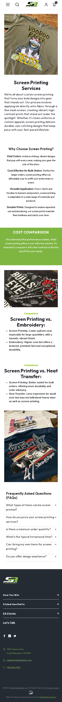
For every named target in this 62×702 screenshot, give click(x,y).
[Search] (17, 4)
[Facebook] (3, 636)
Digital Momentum (47, 697)
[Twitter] (14, 636)
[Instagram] (8, 636)
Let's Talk (9, 622)
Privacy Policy (52, 688)
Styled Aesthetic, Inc (19, 688)
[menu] (8, 4)
